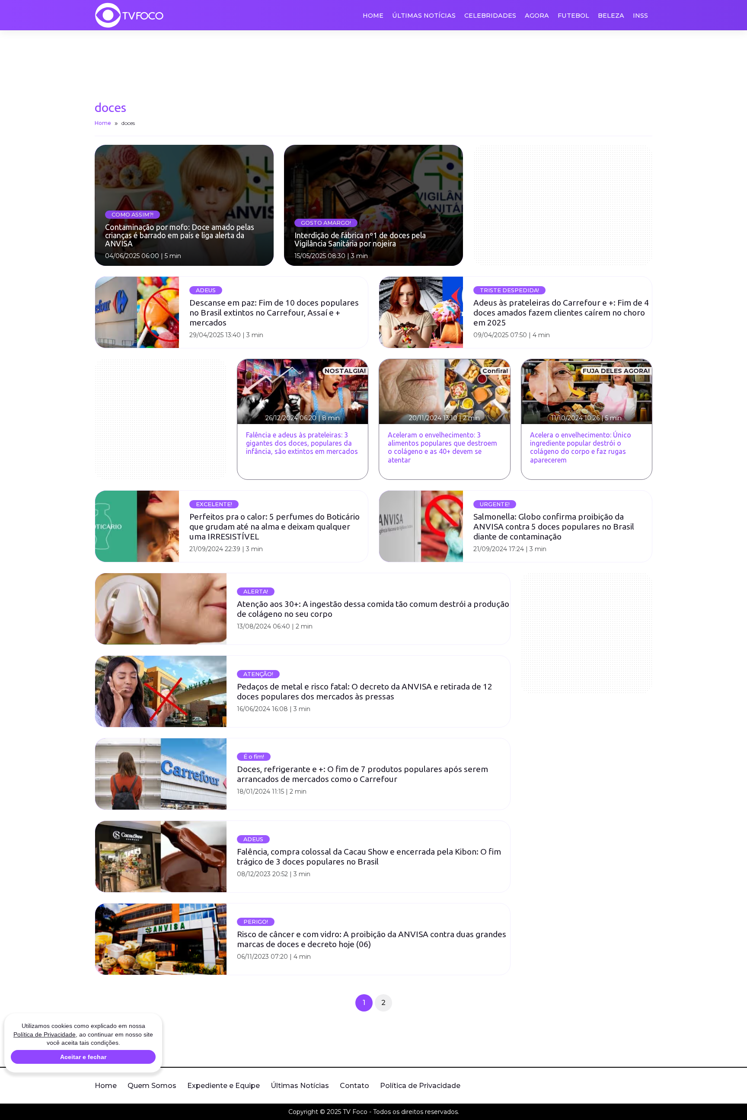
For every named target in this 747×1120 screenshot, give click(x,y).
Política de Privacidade (420, 1086)
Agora (537, 15)
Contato (354, 1086)
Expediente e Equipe (223, 1086)
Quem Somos (152, 1086)
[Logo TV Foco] (129, 15)
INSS (640, 15)
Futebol (573, 15)
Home (373, 15)
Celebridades (490, 15)
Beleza (611, 15)
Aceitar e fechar (83, 1056)
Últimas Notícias (424, 15)
